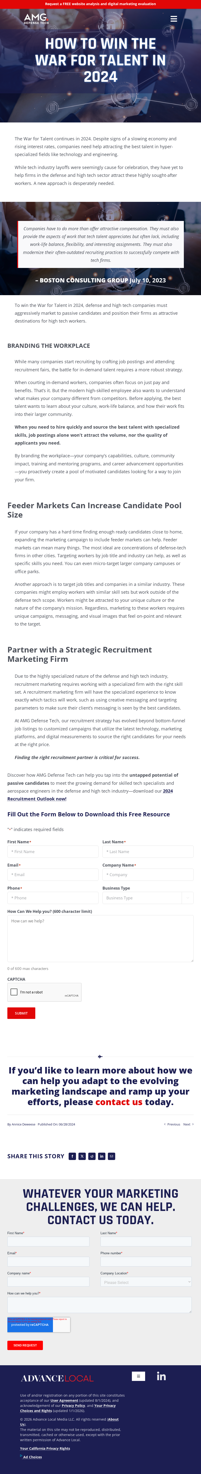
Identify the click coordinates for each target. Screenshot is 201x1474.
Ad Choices (32, 1457)
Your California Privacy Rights (45, 1448)
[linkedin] (161, 1376)
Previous (173, 1124)
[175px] (36, 16)
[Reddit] (92, 1156)
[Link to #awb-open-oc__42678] (174, 19)
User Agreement (64, 1400)
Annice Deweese (23, 1124)
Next (186, 1124)
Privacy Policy (73, 1405)
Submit (21, 1013)
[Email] (111, 1156)
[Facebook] (72, 1156)
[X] (82, 1156)
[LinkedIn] (102, 1156)
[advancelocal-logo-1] (57, 1374)
